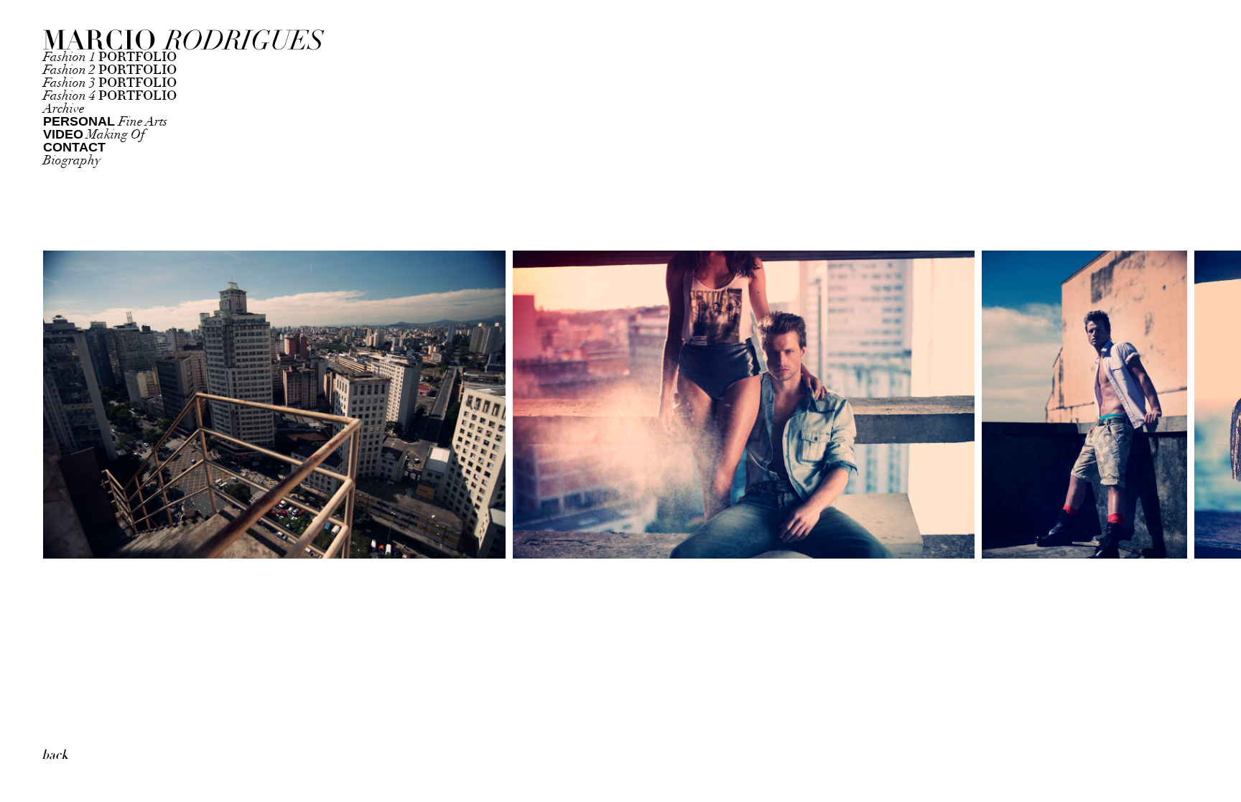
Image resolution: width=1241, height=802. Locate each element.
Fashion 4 (110, 96)
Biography (72, 160)
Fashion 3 (110, 83)
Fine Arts (105, 121)
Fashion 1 (110, 57)
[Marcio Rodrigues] (129, 40)
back (55, 755)
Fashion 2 (110, 70)
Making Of (94, 134)
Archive (64, 109)
